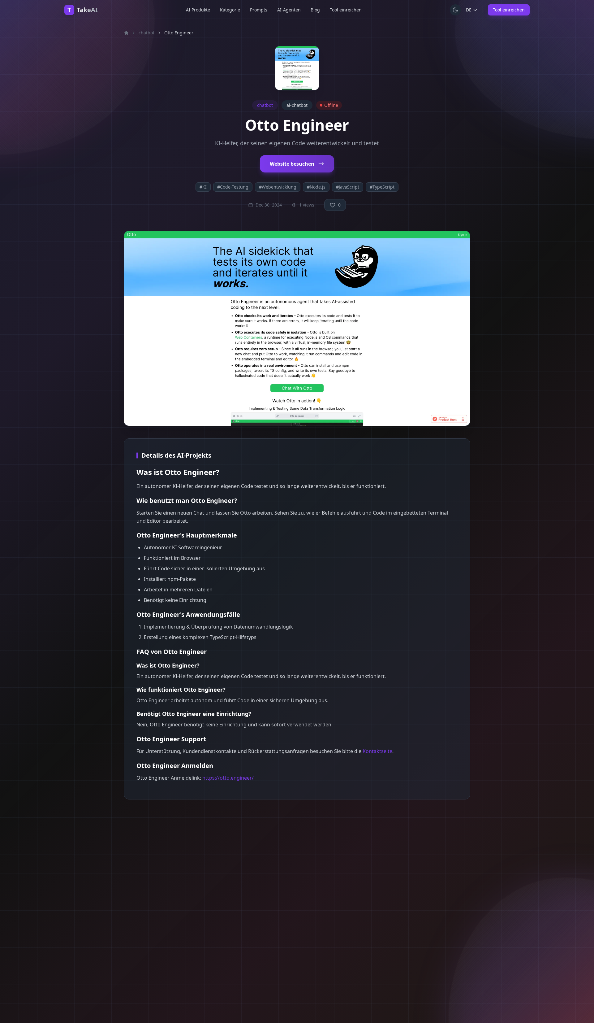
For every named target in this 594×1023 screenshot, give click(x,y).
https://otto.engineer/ (228, 777)
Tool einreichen (346, 10)
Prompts (258, 10)
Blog (315, 10)
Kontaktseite (377, 751)
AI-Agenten (289, 10)
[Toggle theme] (455, 9)
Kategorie (230, 10)
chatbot (146, 33)
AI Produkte (198, 10)
